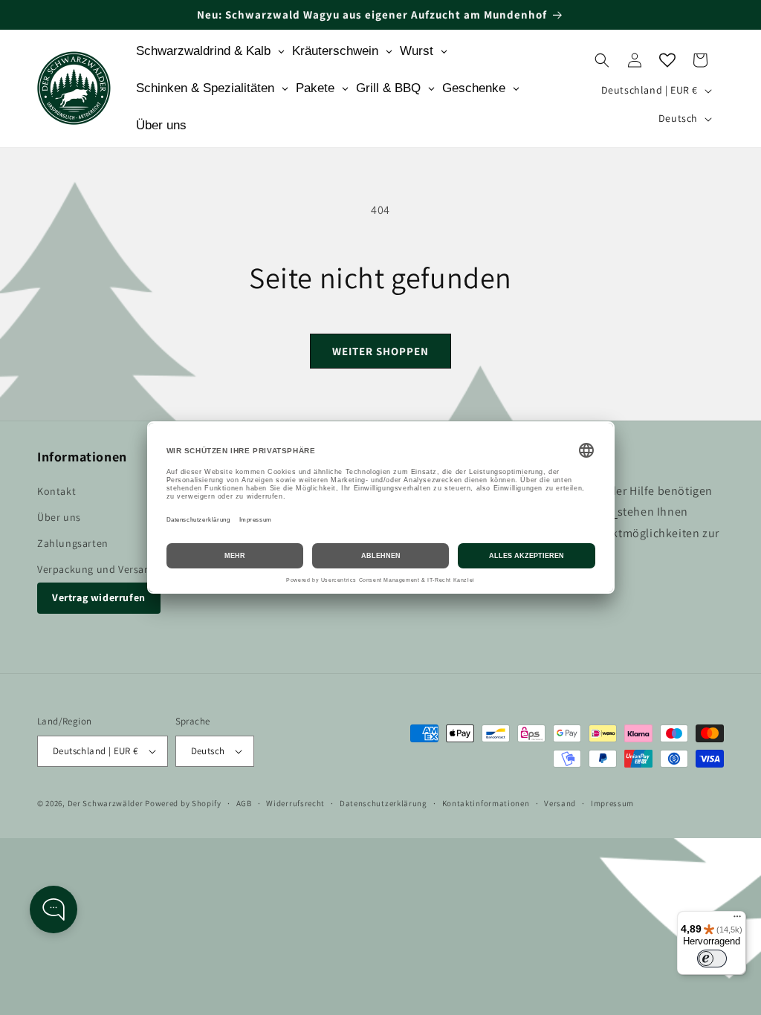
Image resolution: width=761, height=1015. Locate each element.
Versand (560, 803)
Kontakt (56, 491)
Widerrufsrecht (295, 803)
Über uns (59, 517)
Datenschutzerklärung (383, 803)
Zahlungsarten (73, 543)
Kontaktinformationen (486, 803)
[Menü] (737, 920)
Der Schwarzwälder (105, 803)
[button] (602, 60)
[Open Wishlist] (667, 60)
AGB (244, 803)
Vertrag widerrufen (99, 597)
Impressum (612, 803)
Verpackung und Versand (97, 569)
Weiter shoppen (380, 351)
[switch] (712, 958)
